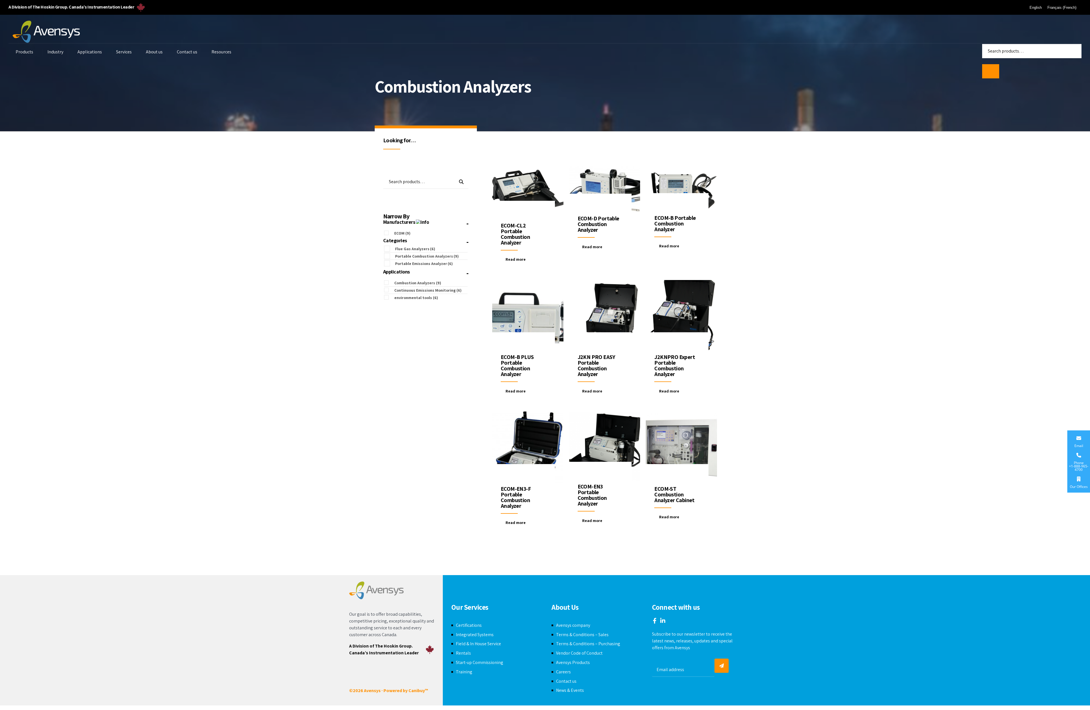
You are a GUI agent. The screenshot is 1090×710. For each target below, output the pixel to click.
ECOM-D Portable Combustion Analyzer (598, 224)
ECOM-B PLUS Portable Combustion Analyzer (517, 365)
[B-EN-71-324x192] (681, 189)
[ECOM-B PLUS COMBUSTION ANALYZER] (527, 315)
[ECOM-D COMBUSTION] (604, 189)
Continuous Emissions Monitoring (428, 290)
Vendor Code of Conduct (579, 653)
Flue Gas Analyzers (415, 248)
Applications (89, 52)
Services (124, 52)
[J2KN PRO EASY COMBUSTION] (604, 315)
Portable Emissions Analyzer (424, 263)
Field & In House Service (478, 644)
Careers (563, 672)
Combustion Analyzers (417, 282)
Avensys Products (573, 662)
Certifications (469, 625)
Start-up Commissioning (479, 662)
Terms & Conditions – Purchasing (588, 644)
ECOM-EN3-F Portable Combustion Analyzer (516, 497)
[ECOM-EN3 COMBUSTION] (604, 446)
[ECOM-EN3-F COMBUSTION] (527, 447)
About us (154, 52)
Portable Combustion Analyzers (427, 256)
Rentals (463, 653)
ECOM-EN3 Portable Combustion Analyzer (592, 495)
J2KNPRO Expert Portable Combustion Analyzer (674, 365)
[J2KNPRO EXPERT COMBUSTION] (681, 315)
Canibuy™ (418, 691)
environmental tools (416, 297)
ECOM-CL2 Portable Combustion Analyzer (515, 234)
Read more (516, 259)
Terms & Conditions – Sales (582, 635)
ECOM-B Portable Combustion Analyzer (675, 223)
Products (24, 52)
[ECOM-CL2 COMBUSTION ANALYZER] (527, 193)
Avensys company (573, 625)
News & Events (570, 690)
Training (464, 672)
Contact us (187, 52)
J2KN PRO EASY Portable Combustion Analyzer (596, 365)
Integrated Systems (475, 635)
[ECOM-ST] (681, 447)
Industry (55, 52)
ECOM (402, 233)
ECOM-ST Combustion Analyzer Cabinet (674, 494)
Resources (221, 52)
